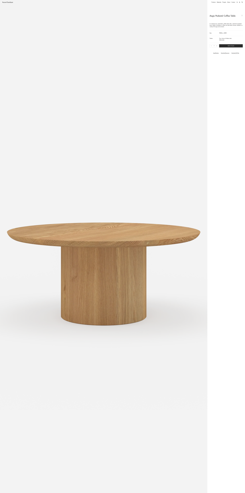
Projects (224, 2)
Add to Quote (231, 45)
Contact (233, 2)
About (228, 2)
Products (214, 2)
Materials (219, 2)
